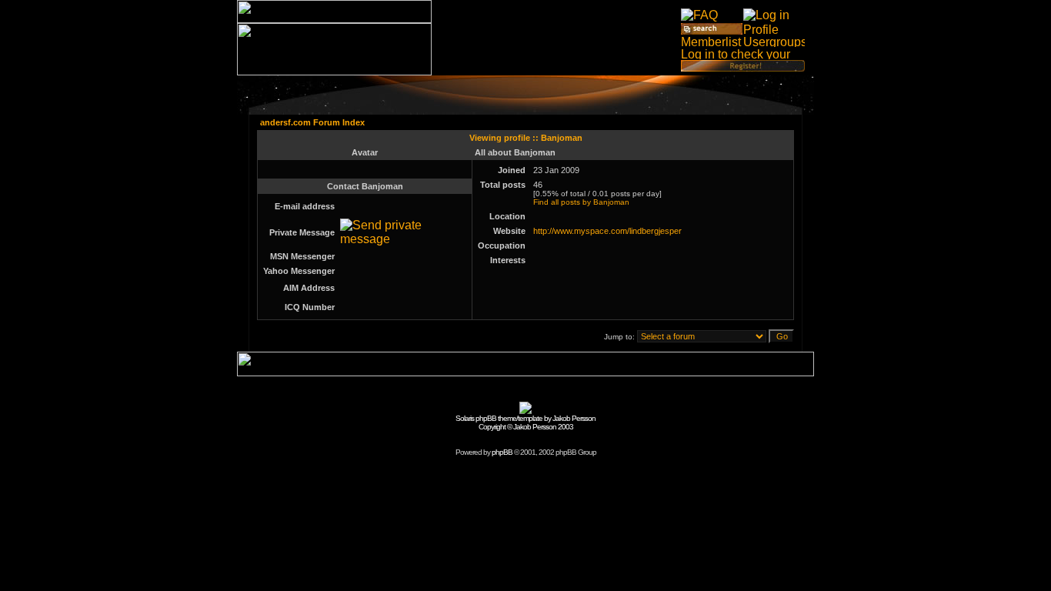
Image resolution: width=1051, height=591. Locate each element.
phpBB (502, 452)
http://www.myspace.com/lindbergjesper (607, 230)
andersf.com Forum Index (312, 122)
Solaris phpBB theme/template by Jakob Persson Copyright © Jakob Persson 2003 (525, 422)
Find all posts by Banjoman (581, 202)
